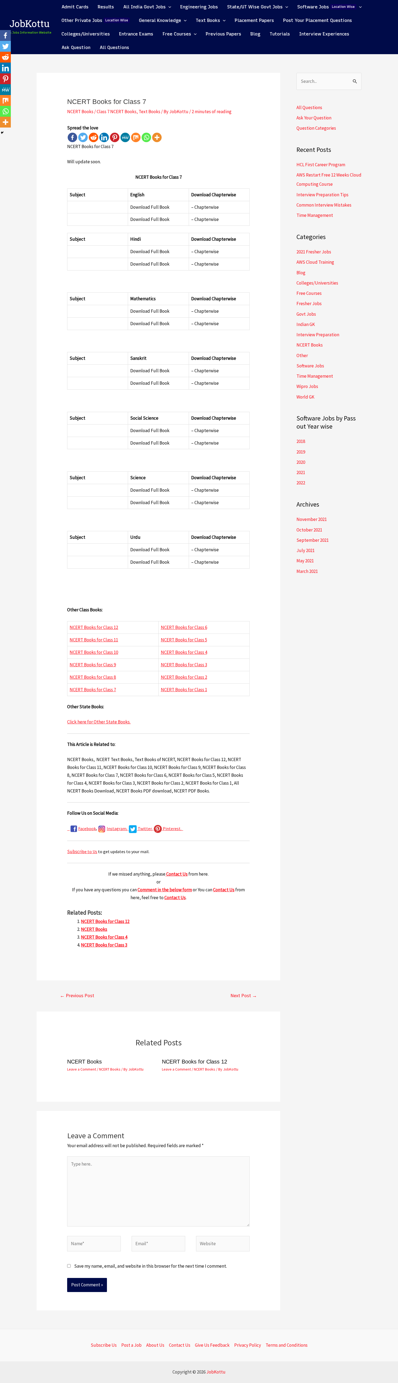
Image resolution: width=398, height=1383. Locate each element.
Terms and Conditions (287, 1345)
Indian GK (305, 324)
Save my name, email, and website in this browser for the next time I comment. (150, 1266)
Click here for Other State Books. (99, 722)
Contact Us (176, 874)
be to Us (89, 851)
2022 (300, 483)
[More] (157, 137)
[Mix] (136, 137)
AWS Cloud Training (315, 262)
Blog (300, 273)
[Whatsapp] (146, 137)
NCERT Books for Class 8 (93, 677)
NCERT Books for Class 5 (184, 640)
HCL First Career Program (320, 165)
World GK (305, 397)
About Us (155, 1345)
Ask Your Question (313, 118)
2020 (300, 462)
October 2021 (309, 530)
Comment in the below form (165, 890)
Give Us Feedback (212, 1345)
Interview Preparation (317, 335)
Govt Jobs (306, 314)
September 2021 (312, 540)
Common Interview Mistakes (323, 205)
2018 (300, 441)
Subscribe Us (104, 1345)
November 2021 (311, 519)
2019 (300, 452)
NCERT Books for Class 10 (94, 652)
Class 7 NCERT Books (116, 112)
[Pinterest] (114, 137)
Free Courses (309, 293)
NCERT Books (80, 112)
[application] (168, 7)
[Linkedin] (104, 137)
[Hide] (2, 133)
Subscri (74, 851)
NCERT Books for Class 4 (184, 652)
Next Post (243, 995)
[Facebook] (72, 137)
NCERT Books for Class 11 (94, 640)
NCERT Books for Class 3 (184, 665)
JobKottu (29, 25)
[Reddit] (93, 137)
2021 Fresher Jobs (313, 252)
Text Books (149, 112)
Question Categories (316, 128)
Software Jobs (310, 366)
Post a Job (131, 1345)
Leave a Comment (81, 1069)
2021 (300, 472)
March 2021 (307, 571)
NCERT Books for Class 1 (184, 690)
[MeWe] (125, 137)
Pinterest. (173, 828)
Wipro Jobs (307, 386)
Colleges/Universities (317, 283)
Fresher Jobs (309, 303)
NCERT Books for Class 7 (93, 690)
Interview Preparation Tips (322, 195)
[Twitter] (83, 137)
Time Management (314, 215)
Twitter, (146, 828)
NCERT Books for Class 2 (184, 677)
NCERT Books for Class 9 (93, 665)
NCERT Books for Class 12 (94, 627)
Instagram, (117, 828)
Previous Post (77, 995)
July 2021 (305, 550)
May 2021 (305, 561)
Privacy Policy (247, 1345)
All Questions (309, 107)
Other (302, 355)
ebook (90, 828)
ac (82, 828)
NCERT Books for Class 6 (184, 627)
